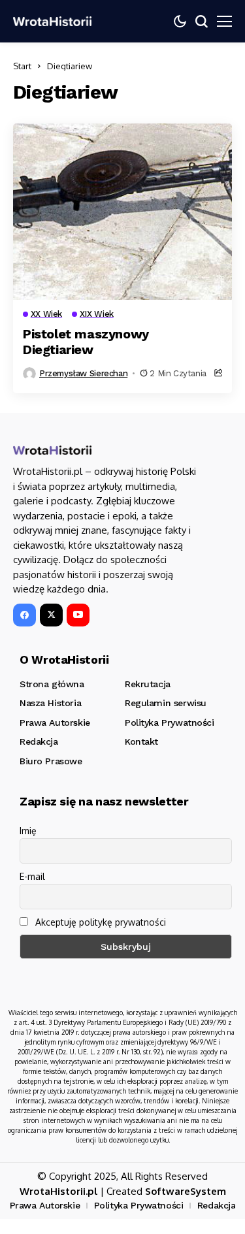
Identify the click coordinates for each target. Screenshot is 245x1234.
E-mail (32, 876)
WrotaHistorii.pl (58, 1191)
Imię (28, 830)
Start (22, 66)
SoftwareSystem (185, 1191)
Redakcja (216, 1205)
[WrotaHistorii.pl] (52, 21)
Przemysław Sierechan (83, 373)
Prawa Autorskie (45, 1205)
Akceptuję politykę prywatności (99, 922)
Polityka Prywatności (139, 1205)
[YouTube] (78, 615)
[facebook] (24, 615)
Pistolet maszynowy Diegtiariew (86, 341)
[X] (51, 615)
